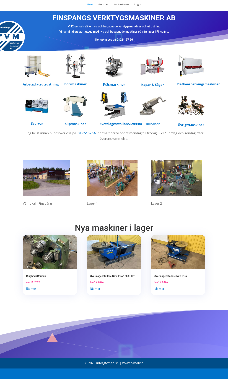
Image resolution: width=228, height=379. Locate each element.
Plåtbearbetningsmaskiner (198, 84)
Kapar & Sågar (152, 84)
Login (137, 4)
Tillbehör (152, 124)
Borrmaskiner (75, 84)
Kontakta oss (121, 4)
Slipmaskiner (75, 124)
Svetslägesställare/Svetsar (121, 124)
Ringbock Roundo (36, 276)
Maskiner (103, 4)
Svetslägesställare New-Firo (170, 276)
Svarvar (37, 123)
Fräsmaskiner (114, 84)
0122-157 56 (125, 39)
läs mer (31, 288)
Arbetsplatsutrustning (41, 84)
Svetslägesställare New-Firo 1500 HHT (112, 276)
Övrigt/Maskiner (191, 125)
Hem (90, 4)
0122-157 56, (87, 133)
